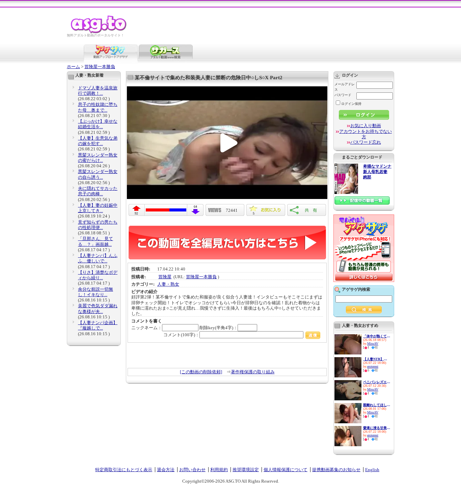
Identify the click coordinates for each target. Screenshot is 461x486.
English (372, 469)
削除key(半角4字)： (218, 327)
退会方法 (165, 469)
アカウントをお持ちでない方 (365, 134)
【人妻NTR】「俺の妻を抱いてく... (376, 359)
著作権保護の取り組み (253, 371)
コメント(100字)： (181, 334)
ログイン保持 (351, 104)
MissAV (372, 343)
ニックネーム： (146, 327)
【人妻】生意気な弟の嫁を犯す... (97, 141)
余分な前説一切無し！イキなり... (95, 292)
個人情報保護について (285, 469)
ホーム (73, 66)
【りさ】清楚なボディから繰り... (97, 275)
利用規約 (219, 469)
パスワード (342, 95)
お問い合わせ (192, 469)
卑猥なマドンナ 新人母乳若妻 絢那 (377, 172)
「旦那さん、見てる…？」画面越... (95, 241)
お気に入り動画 (365, 125)
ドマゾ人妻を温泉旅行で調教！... (97, 90)
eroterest (372, 366)
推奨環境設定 (246, 469)
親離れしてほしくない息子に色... (376, 405)
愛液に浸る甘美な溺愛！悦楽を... (376, 428)
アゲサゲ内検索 (356, 289)
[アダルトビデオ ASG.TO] (99, 32)
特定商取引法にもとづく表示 (123, 469)
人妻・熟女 (168, 284)
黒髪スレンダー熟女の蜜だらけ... (97, 157)
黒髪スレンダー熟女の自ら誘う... (97, 174)
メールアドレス (344, 86)
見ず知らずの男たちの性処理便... (97, 225)
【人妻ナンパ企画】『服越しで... (97, 325)
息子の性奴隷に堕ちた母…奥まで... (97, 107)
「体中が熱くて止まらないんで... (376, 336)
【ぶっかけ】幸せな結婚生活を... (97, 124)
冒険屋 (164, 276)
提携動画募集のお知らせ (336, 469)
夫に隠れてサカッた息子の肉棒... (97, 191)
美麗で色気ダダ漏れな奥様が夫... (97, 308)
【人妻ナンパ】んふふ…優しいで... (97, 258)
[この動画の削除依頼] (201, 371)
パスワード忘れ (365, 142)
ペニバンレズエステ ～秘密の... (376, 382)
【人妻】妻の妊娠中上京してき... (97, 208)
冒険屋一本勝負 (99, 66)
